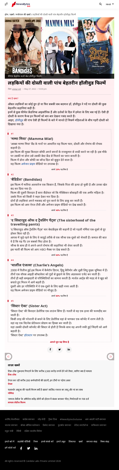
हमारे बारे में (9, 441)
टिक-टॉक (12, 374)
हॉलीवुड (19, 120)
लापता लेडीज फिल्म (16, 402)
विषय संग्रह (104, 441)
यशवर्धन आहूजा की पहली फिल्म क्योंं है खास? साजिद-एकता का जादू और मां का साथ (45, 389)
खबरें (12, 14)
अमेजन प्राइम (28, 164)
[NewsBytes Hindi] (21, 4)
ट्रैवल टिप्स (52, 419)
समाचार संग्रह (91, 441)
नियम (35, 441)
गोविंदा (11, 393)
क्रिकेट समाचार (49, 425)
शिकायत (72, 441)
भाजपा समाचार (11, 425)
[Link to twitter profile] (28, 448)
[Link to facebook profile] (21, 448)
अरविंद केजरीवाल (12, 419)
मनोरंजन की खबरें (23, 14)
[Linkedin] (69, 350)
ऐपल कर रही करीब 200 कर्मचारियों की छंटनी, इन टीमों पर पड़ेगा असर (39, 380)
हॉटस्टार (28, 335)
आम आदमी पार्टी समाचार (95, 419)
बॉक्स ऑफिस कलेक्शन (30, 425)
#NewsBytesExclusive (71, 419)
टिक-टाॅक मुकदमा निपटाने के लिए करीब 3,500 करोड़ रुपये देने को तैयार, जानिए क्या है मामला (50, 371)
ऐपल (10, 384)
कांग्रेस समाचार (29, 419)
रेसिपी (18, 431)
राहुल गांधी (9, 431)
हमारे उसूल (61, 441)
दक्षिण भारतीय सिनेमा (33, 431)
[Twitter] (59, 350)
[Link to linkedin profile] (36, 448)
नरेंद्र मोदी (41, 419)
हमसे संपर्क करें (47, 441)
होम (6, 14)
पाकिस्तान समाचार (98, 425)
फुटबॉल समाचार (64, 425)
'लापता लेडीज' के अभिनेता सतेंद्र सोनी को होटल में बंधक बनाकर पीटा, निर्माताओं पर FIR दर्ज (48, 399)
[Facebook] (50, 350)
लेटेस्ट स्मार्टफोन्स (81, 425)
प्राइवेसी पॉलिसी (24, 441)
